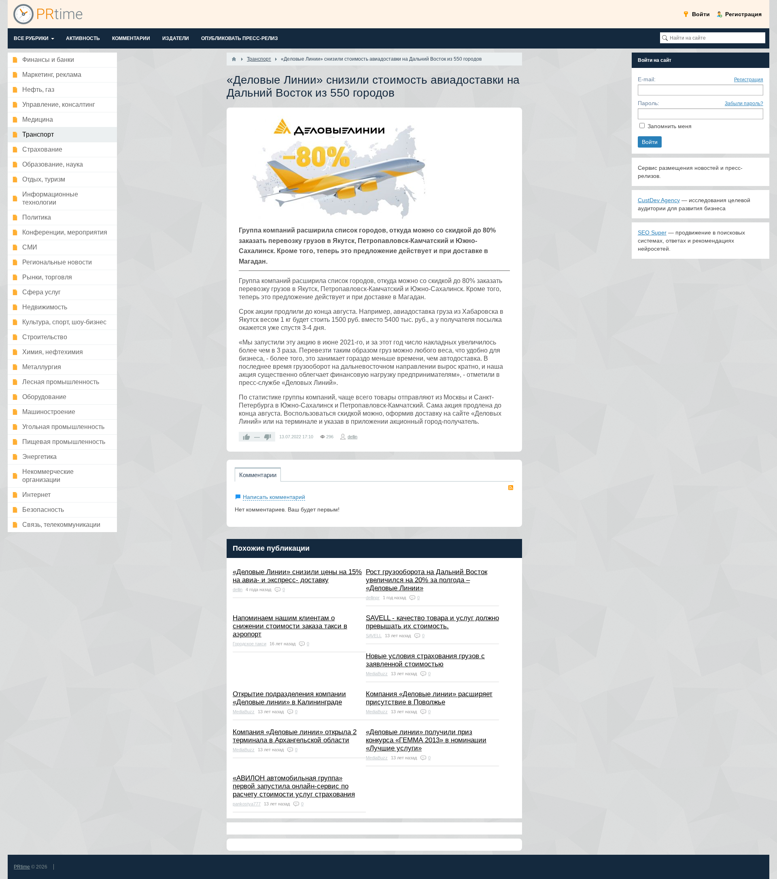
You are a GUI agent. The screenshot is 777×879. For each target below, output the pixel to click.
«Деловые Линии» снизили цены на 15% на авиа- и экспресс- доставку (297, 576)
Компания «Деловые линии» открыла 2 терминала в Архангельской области (295, 736)
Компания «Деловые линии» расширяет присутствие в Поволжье (429, 698)
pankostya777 (247, 803)
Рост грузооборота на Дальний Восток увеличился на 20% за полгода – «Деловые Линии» (426, 580)
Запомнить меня (670, 126)
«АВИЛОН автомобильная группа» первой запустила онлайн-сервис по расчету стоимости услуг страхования (294, 786)
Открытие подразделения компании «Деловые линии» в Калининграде (289, 698)
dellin (352, 436)
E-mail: (647, 79)
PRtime (22, 867)
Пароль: (648, 103)
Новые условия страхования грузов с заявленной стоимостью (425, 660)
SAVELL (374, 635)
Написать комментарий (274, 497)
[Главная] (234, 59)
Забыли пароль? (744, 103)
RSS (510, 488)
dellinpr (373, 597)
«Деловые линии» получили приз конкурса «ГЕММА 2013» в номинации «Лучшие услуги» (426, 740)
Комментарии (257, 474)
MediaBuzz (377, 673)
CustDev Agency (659, 200)
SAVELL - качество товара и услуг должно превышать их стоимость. (432, 622)
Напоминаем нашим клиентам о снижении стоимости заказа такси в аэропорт (290, 626)
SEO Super (652, 232)
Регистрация (748, 79)
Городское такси (249, 643)
